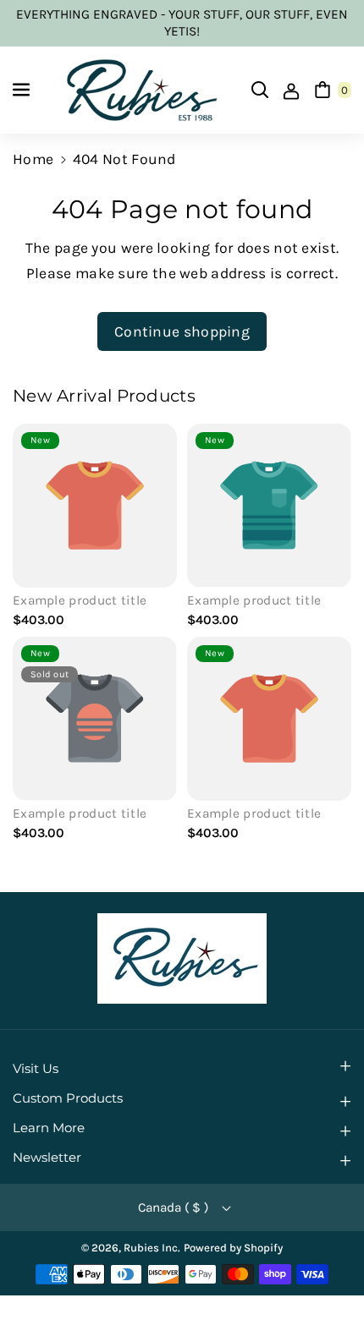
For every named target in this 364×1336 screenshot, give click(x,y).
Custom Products (68, 1098)
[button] (23, 89)
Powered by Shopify (233, 1247)
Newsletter (47, 1157)
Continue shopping (182, 331)
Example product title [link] (79, 600)
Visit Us (35, 1068)
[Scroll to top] (326, 1281)
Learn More (49, 1128)
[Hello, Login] (291, 89)
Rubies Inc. (152, 1247)
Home (33, 159)
